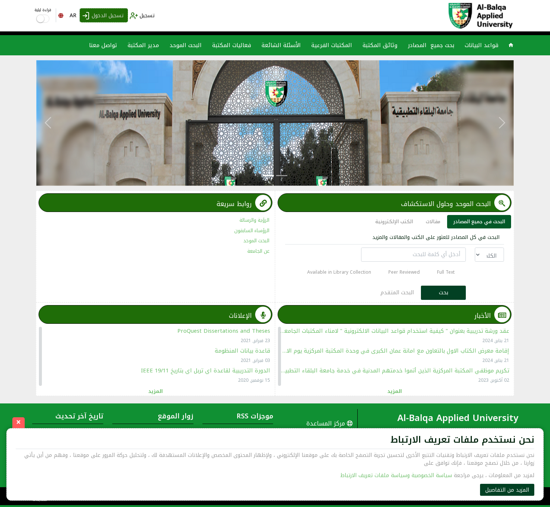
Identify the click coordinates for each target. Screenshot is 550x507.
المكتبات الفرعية (331, 45)
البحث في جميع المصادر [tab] (479, 221)
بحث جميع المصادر (431, 45)
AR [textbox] (73, 15)
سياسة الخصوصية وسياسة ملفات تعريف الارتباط (396, 475)
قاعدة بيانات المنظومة (242, 351)
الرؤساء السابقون (251, 230)
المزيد (394, 391)
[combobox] (68, 15)
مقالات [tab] (433, 221)
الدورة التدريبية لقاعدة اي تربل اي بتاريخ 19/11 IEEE (205, 370)
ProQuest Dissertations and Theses (223, 331)
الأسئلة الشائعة (281, 45)
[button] (502, 123)
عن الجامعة (258, 251)
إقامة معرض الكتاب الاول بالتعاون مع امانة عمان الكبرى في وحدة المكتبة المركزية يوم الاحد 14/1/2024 (394, 351)
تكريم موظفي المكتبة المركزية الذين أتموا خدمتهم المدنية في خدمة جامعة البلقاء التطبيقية (394, 370)
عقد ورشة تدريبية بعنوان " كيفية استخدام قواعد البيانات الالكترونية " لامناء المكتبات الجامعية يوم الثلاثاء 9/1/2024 (394, 331)
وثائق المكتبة (380, 45)
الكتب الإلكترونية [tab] (394, 221)
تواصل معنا (103, 45)
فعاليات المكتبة (231, 45)
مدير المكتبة (143, 45)
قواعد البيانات (481, 45)
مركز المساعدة (326, 423)
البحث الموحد (185, 45)
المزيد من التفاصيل (507, 490)
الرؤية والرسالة (254, 220)
